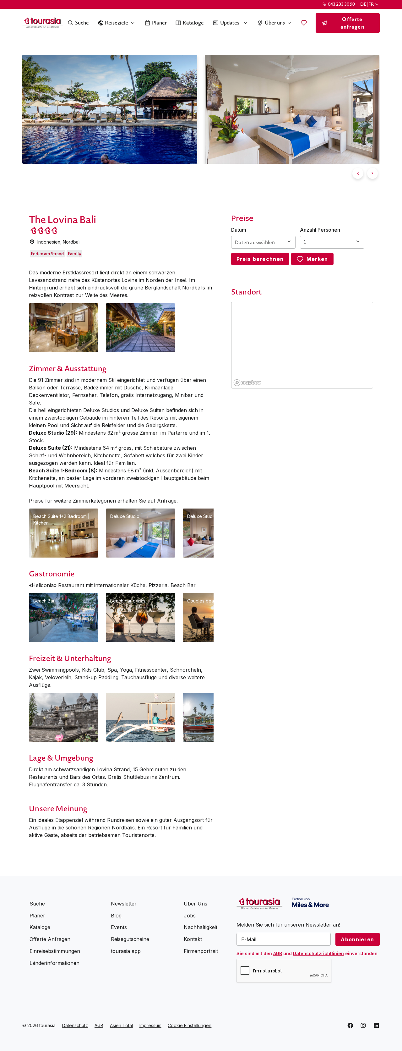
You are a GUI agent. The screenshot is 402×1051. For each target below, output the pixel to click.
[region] (302, 345)
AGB (277, 953)
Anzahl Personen (320, 230)
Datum (238, 230)
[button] (369, 4)
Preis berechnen (260, 259)
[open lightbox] (63, 327)
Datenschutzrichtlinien (318, 953)
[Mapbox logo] (247, 382)
